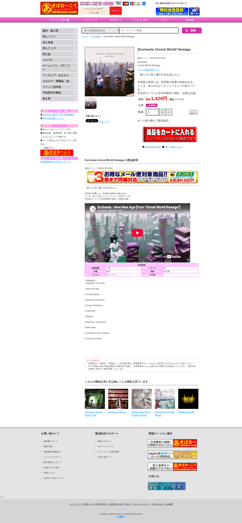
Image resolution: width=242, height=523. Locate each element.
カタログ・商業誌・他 (56, 81)
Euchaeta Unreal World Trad (93, 414)
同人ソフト (49, 36)
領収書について (50, 441)
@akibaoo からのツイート (55, 161)
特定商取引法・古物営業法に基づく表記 (112, 504)
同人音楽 (48, 42)
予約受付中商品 (52, 92)
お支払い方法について (53, 478)
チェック (104, 121)
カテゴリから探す (58, 20)
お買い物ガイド (104, 457)
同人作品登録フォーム (53, 118)
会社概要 (169, 504)
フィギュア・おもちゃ (56, 75)
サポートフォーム (105, 446)
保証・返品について (174, 147)
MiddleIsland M (186, 412)
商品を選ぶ (49, 446)
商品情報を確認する (52, 452)
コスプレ (48, 59)
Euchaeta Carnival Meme (164, 414)
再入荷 (47, 98)
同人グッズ (49, 48)
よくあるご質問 (140, 20)
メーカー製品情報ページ (148, 70)
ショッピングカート (52, 457)
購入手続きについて (52, 462)
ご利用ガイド (115, 20)
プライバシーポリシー (141, 504)
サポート (164, 20)
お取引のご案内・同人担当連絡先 (58, 114)
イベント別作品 (52, 86)
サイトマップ (90, 20)
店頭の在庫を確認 (153, 147)
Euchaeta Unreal (117, 412)
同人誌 (47, 54)
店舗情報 (189, 20)
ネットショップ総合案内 (108, 452)
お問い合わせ (158, 504)
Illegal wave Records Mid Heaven (141, 414)
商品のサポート (104, 441)
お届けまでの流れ (51, 467)
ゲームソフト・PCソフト (56, 67)
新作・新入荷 (50, 30)
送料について (49, 473)
